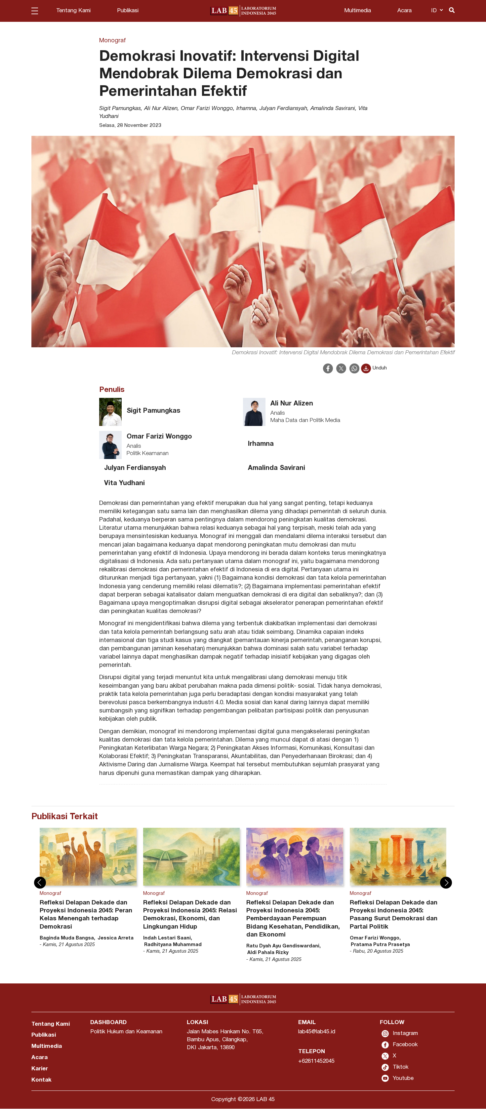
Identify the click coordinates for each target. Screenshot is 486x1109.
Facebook (405, 1044)
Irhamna (246, 108)
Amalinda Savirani (332, 108)
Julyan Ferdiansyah (283, 108)
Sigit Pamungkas (120, 108)
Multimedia (357, 10)
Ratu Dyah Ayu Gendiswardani (282, 946)
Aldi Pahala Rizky (267, 953)
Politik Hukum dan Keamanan (126, 1031)
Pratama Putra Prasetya (380, 945)
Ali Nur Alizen (161, 108)
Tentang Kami (73, 10)
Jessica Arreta (116, 938)
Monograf (112, 41)
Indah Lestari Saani (167, 938)
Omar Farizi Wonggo (207, 108)
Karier (39, 1068)
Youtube (403, 1078)
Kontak (41, 1080)
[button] (40, 883)
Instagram (405, 1033)
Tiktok (400, 1067)
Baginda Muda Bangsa (67, 938)
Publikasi (128, 10)
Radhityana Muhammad (173, 945)
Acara (404, 10)
